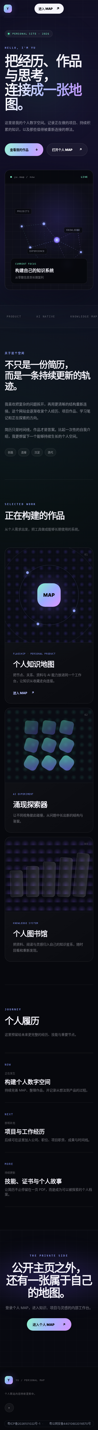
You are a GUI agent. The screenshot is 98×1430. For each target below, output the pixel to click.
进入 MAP (49, 8)
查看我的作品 (24, 150)
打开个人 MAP (67, 150)
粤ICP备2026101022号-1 (23, 1423)
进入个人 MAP (49, 1325)
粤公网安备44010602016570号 (70, 1423)
